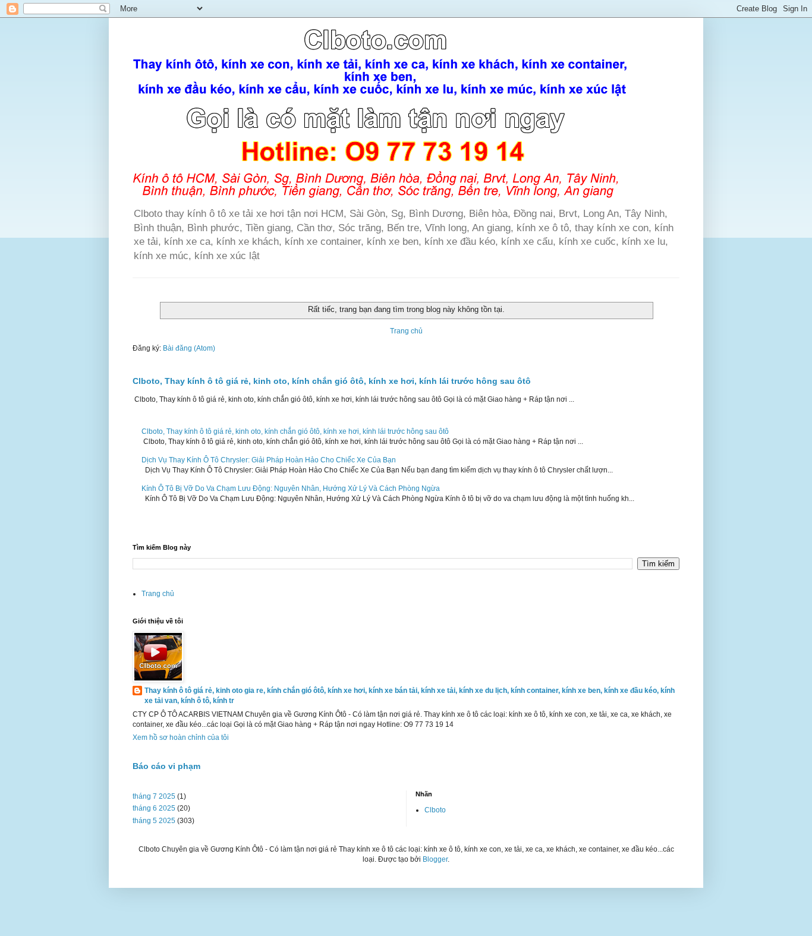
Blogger (435, 859)
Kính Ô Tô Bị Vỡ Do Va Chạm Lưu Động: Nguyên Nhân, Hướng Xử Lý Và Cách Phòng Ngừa (290, 488)
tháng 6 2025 (154, 808)
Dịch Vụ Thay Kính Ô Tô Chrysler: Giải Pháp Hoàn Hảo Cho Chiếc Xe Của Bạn (268, 460)
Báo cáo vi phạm (166, 766)
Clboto (435, 810)
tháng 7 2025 (154, 796)
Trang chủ (406, 331)
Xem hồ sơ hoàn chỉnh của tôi (181, 737)
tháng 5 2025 (154, 821)
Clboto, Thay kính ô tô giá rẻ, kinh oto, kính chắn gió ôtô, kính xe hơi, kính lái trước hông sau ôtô (332, 381)
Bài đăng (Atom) (189, 348)
